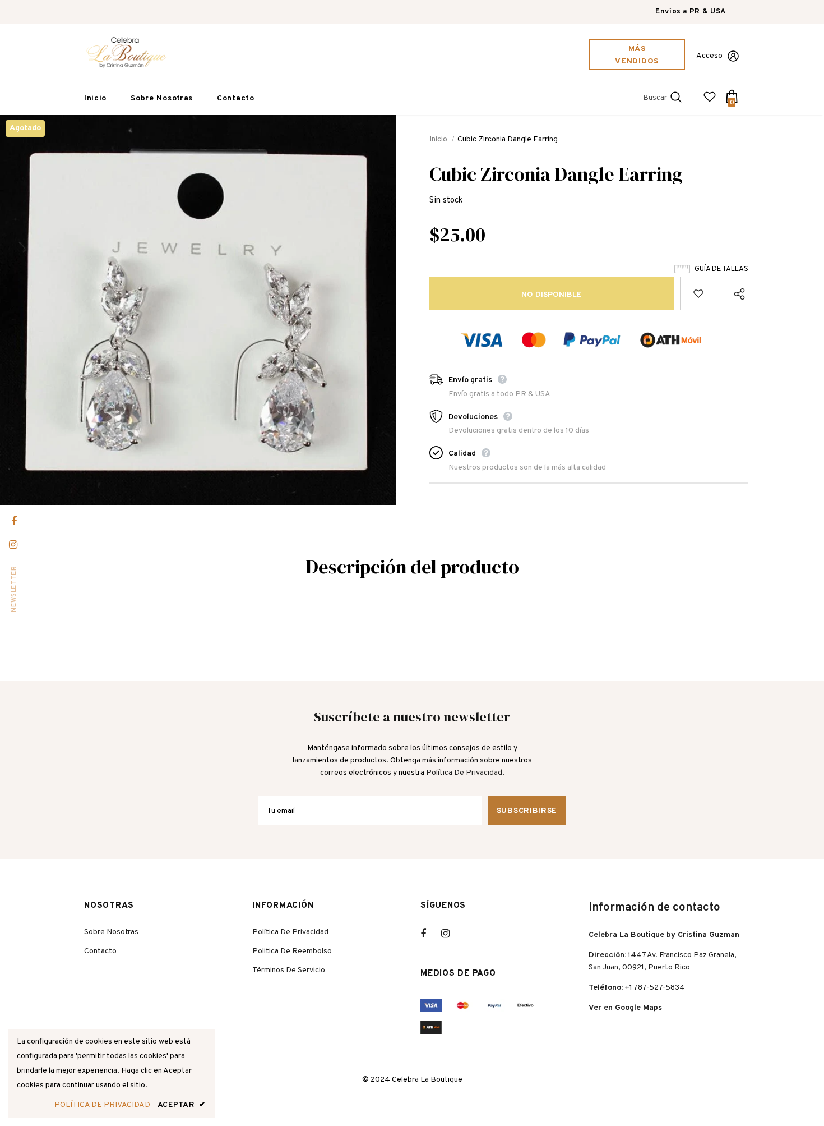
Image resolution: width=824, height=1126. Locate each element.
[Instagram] (451, 933)
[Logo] (126, 52)
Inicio (438, 139)
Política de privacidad (464, 773)
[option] (198, 309)
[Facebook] (430, 933)
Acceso (709, 56)
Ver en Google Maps (625, 1008)
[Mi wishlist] (709, 101)
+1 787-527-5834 (654, 987)
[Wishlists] (698, 293)
